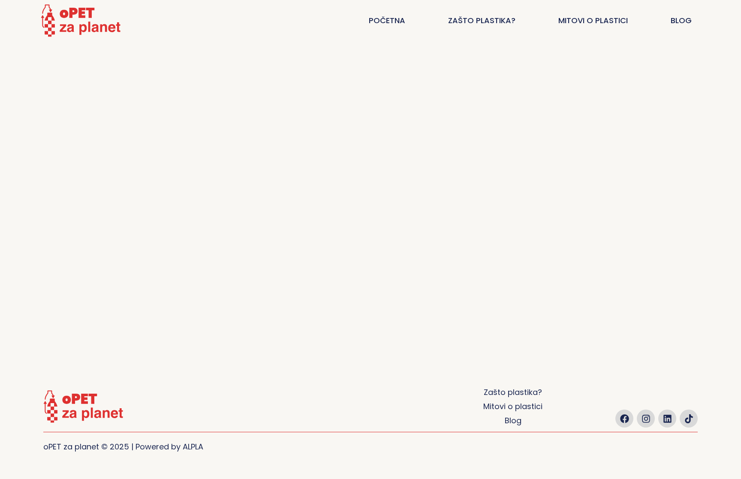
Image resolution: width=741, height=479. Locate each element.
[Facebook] (624, 419)
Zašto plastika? (481, 20)
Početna (387, 20)
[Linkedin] (667, 419)
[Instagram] (646, 419)
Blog (681, 20)
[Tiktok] (689, 419)
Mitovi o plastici (593, 20)
